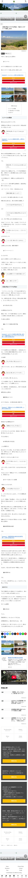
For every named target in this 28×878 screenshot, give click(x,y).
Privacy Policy (21, 866)
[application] (14, 677)
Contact (20, 868)
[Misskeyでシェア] (10, 634)
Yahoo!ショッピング (13, 82)
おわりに (11, 112)
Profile (20, 870)
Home (7, 866)
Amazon (13, 78)
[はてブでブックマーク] (20, 634)
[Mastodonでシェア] (5, 634)
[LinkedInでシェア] (2, 637)
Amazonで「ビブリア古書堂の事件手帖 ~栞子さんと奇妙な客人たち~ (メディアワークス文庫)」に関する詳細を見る (13, 335)
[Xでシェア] (2, 634)
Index (12, 105)
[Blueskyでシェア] (7, 634)
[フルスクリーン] (25, 683)
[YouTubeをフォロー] (11, 667)
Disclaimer (7, 868)
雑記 (3, 53)
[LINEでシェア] (23, 634)
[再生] (3, 683)
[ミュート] (23, 683)
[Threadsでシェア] (15, 634)
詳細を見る (14, 760)
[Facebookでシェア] (12, 634)
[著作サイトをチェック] (9, 667)
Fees (7, 870)
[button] (25, 16)
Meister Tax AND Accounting (15, 657)
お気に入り (9, 53)
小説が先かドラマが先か (14, 110)
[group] (7, 16)
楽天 (13, 80)
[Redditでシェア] (18, 634)
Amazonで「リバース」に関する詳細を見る (12, 75)
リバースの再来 (12, 108)
